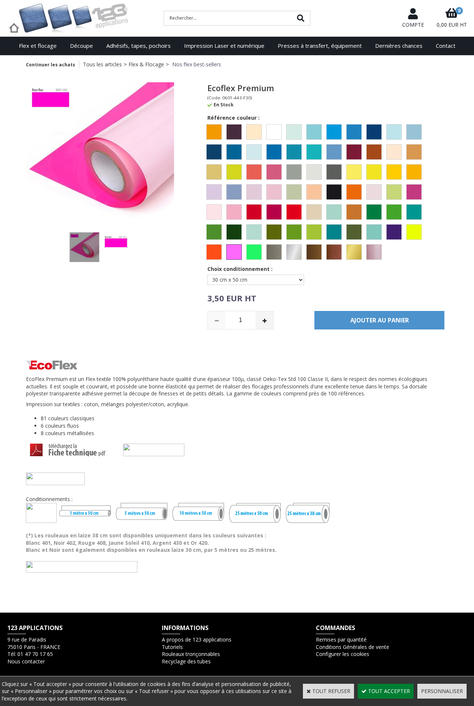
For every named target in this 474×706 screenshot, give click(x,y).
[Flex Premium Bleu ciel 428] (314, 132)
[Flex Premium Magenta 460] (274, 192)
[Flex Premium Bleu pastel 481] (254, 152)
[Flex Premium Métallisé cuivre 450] (334, 252)
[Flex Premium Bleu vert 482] (314, 152)
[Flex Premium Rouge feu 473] (294, 212)
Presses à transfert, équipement (320, 45)
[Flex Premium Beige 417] (254, 132)
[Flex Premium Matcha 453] (294, 192)
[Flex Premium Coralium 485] (254, 172)
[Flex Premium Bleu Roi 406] (274, 152)
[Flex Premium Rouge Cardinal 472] (274, 212)
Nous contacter (26, 661)
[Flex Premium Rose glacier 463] (214, 212)
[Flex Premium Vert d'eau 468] (414, 212)
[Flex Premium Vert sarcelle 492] (334, 232)
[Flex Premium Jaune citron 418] (394, 172)
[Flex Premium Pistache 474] (394, 192)
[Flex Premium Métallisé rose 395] (374, 252)
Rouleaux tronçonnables (191, 653)
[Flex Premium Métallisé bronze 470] (314, 252)
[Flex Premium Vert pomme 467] (314, 232)
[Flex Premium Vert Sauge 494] (354, 232)
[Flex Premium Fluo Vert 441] (254, 252)
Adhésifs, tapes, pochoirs (138, 45)
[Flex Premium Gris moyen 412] (294, 172)
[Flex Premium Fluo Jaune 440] (414, 232)
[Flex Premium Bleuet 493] (334, 152)
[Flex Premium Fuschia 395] (274, 172)
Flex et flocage (38, 45)
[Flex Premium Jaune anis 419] (374, 172)
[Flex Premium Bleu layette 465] (414, 132)
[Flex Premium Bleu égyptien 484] (374, 132)
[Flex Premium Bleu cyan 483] (354, 132)
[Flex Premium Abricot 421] (214, 132)
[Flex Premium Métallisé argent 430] (294, 252)
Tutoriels (172, 646)
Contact (445, 45)
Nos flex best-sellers (196, 64)
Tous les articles (102, 64)
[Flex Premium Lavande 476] (214, 192)
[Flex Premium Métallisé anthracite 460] (274, 252)
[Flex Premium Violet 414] (394, 232)
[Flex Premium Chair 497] (394, 152)
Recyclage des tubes (186, 661)
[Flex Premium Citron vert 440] (234, 172)
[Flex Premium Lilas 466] (234, 192)
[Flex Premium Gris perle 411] (314, 172)
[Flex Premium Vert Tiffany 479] (374, 232)
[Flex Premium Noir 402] (334, 192)
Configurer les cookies (342, 653)
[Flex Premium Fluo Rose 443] (234, 252)
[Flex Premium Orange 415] (354, 192)
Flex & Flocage (146, 64)
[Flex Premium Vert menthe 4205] (254, 232)
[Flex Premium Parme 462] (374, 192)
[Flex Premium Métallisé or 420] (354, 252)
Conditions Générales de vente (352, 646)
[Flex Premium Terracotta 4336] (354, 212)
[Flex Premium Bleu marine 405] (214, 152)
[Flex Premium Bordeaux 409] (354, 152)
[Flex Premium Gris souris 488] (334, 172)
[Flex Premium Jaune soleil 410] (414, 172)
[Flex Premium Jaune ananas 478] (354, 172)
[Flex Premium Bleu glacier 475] (394, 132)
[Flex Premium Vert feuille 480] (214, 232)
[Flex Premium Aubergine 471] (234, 132)
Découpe (81, 45)
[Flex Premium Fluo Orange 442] (214, 252)
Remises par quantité (341, 639)
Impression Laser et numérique (224, 45)
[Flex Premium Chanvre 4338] (214, 172)
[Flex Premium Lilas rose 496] (254, 192)
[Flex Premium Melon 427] (314, 192)
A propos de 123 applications (196, 639)
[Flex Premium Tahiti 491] (334, 212)
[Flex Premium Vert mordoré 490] (274, 232)
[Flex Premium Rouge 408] (254, 212)
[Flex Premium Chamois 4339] (414, 152)
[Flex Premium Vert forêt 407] (234, 232)
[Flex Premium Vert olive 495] (294, 232)
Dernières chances (399, 45)
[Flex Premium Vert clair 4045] (394, 212)
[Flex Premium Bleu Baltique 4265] (294, 132)
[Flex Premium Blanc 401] (274, 132)
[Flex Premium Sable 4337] (314, 212)
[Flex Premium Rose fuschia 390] (414, 192)
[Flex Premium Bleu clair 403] (334, 132)
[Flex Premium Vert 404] (374, 212)
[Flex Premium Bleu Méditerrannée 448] (234, 152)
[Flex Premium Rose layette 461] (234, 212)
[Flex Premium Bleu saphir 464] (294, 152)
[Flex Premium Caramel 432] (374, 152)
